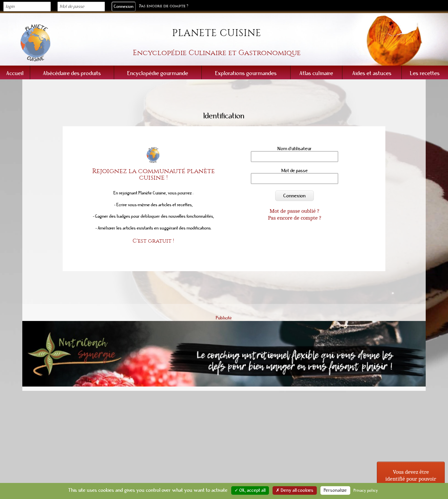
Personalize (335, 490)
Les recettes (425, 73)
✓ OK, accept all (250, 490)
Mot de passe (294, 170)
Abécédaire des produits (72, 73)
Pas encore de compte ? (163, 6)
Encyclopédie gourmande (157, 73)
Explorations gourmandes (246, 73)
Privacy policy (366, 490)
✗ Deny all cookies (295, 490)
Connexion (294, 196)
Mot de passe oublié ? (294, 211)
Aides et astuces (372, 73)
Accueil (15, 73)
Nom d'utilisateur (294, 148)
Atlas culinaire (316, 73)
